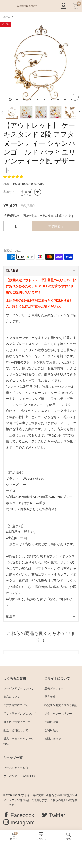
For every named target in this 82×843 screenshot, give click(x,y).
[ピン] (37, 192)
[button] (2, 113)
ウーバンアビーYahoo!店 (19, 776)
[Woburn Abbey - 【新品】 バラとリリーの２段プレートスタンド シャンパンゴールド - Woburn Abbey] (41, 63)
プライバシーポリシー (58, 713)
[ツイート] (29, 192)
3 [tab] (24, 99)
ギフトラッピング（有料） (54, 568)
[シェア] (22, 192)
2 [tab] (17, 99)
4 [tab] (30, 99)
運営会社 (49, 696)
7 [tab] (51, 99)
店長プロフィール (55, 688)
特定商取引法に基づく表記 (60, 705)
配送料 (28, 216)
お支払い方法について (17, 722)
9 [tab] (65, 99)
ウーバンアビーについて (18, 688)
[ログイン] (64, 6)
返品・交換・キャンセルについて (19, 741)
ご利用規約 (51, 730)
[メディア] (75, 97)
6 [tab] (44, 99)
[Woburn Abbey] (26, 6)
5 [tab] (37, 99)
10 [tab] (71, 99)
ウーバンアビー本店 (15, 768)
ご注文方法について (15, 705)
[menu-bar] (8, 6)
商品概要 (12, 270)
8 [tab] (58, 99)
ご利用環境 (51, 722)
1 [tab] (10, 99)
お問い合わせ (52, 738)
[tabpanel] (41, 63)
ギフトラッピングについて (19, 713)
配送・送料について (15, 730)
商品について (11, 696)
